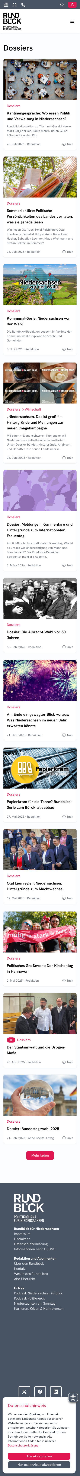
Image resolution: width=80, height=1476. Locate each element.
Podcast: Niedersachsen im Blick (38, 1293)
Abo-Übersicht (24, 1279)
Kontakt (20, 1268)
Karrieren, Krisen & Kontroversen (39, 1308)
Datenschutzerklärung (23, 1445)
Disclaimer (22, 1239)
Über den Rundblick (29, 1263)
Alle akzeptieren (39, 1456)
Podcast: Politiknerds (29, 1298)
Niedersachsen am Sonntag (34, 1303)
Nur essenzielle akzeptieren (39, 1464)
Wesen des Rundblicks (31, 1273)
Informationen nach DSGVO (34, 1249)
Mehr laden (40, 1155)
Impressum (22, 1234)
